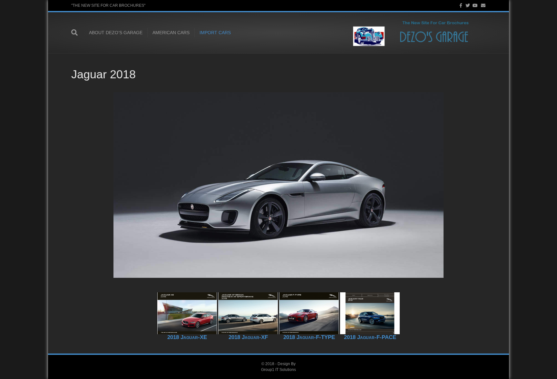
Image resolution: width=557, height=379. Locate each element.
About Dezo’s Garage (115, 32)
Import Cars (215, 32)
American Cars (171, 32)
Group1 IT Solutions (278, 369)
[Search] (77, 32)
